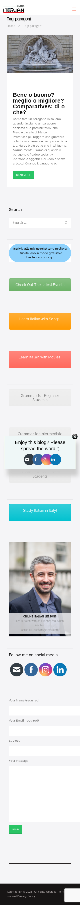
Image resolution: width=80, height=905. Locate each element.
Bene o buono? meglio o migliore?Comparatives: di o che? (39, 103)
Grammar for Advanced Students (40, 474)
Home (11, 26)
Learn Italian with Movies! (40, 357)
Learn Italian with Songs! (40, 319)
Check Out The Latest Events (40, 285)
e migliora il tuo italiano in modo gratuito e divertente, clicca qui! (40, 253)
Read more (23, 175)
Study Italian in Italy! (40, 510)
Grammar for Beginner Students (40, 398)
